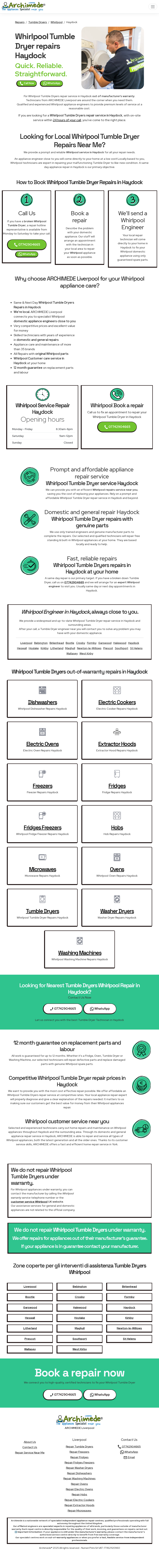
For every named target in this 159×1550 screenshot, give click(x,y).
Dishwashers (42, 702)
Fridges (117, 785)
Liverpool (26, 643)
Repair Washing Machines (79, 1478)
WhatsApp (53, 83)
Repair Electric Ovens (79, 1489)
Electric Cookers (117, 702)
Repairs (20, 22)
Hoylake (34, 648)
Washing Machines (79, 952)
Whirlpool (57, 22)
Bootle (70, 643)
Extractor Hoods (117, 743)
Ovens (117, 869)
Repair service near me (30, 1452)
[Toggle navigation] (152, 7)
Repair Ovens (79, 1484)
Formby (91, 643)
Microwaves (42, 869)
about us (30, 1442)
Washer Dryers (117, 911)
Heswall (22, 648)
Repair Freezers (79, 1452)
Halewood (119, 643)
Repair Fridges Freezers (79, 1462)
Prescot (108, 648)
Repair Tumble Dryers (79, 1446)
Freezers (42, 785)
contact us (29, 1447)
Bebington (41, 643)
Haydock (133, 643)
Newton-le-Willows (89, 648)
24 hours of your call (67, 120)
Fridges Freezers (42, 827)
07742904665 (29, 245)
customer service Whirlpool (29, 1201)
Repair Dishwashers (79, 1473)
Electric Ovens (42, 743)
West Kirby (86, 653)
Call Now (28, 83)
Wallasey (72, 653)
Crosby (80, 643)
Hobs (117, 827)
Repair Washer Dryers (79, 1468)
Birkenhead (57, 643)
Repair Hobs (79, 1494)
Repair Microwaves (79, 1510)
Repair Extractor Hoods (79, 1505)
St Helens (136, 648)
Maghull (70, 648)
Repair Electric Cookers (79, 1500)
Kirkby (44, 648)
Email (131, 1457)
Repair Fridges (79, 1457)
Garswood (104, 643)
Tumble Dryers (37, 22)
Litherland (56, 648)
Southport (121, 648)
